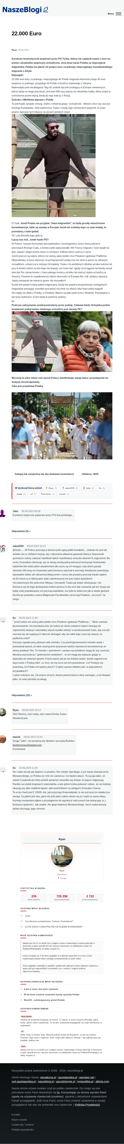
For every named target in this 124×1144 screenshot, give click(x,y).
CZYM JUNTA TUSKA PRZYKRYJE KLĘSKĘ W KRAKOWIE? (54, 927)
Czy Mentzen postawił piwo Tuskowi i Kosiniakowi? (49, 921)
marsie (16, 737)
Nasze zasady (19, 1119)
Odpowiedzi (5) (20, 531)
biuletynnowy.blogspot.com (27, 745)
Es (14, 618)
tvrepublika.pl (85, 1081)
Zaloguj (19, 474)
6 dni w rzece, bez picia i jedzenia (41, 989)
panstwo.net (86, 1077)
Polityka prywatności (23, 1129)
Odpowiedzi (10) (21, 695)
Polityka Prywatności (87, 1104)
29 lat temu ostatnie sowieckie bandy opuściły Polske (51, 994)
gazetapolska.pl (67, 1077)
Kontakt (16, 1114)
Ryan (14, 50)
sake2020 (18, 546)
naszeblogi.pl (46, 1081)
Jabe (15, 511)
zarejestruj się (36, 474)
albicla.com (102, 1081)
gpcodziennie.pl (65, 1081)
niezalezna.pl (48, 1077)
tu (58, 1092)
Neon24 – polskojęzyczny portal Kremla (44, 1000)
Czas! (28, 916)
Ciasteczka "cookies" (23, 1124)
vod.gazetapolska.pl (24, 1081)
